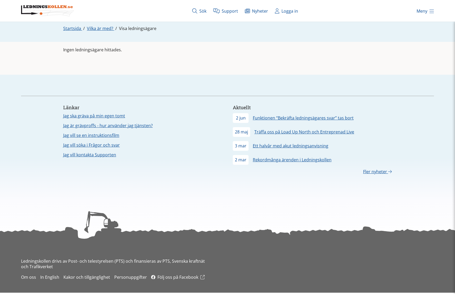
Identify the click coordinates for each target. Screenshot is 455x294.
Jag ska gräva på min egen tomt (94, 116)
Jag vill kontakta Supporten (89, 155)
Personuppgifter (130, 277)
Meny (422, 11)
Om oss (28, 277)
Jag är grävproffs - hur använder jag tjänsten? (108, 125)
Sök (202, 11)
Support (229, 11)
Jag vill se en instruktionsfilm (91, 135)
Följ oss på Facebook (177, 277)
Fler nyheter (375, 172)
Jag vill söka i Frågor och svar (91, 145)
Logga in (289, 11)
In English (49, 277)
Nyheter (259, 11)
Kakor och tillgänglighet (86, 277)
